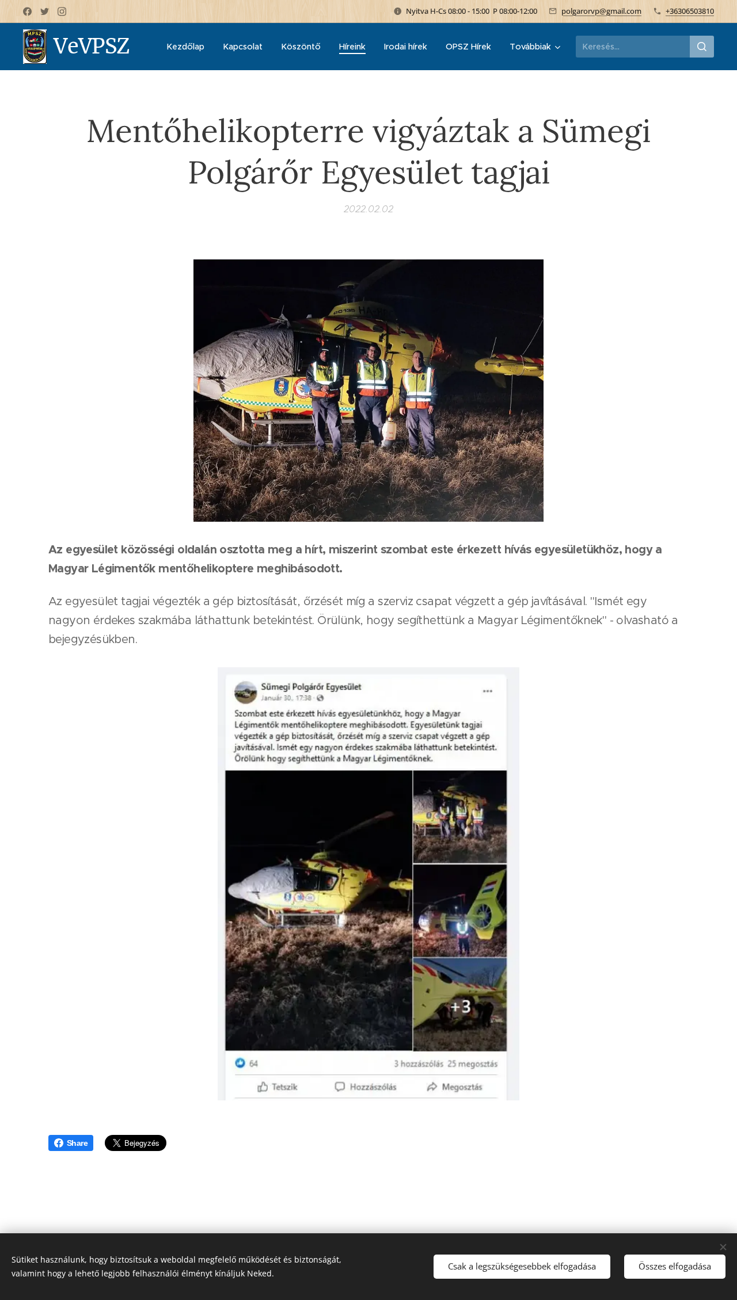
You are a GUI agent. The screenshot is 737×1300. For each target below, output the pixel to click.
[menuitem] (189, 46)
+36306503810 (690, 11)
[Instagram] (62, 11)
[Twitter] (44, 11)
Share (77, 1143)
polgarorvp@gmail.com (601, 11)
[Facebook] (27, 11)
